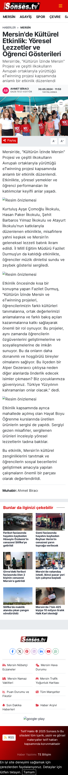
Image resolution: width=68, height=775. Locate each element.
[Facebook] (12, 651)
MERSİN (9, 17)
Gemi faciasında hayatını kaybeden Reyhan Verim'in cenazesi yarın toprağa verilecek (47, 539)
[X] (20, 651)
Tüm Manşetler (50, 692)
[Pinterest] (27, 651)
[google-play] (34, 719)
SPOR (40, 17)
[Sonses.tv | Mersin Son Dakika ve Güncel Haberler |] (21, 5)
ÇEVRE (54, 17)
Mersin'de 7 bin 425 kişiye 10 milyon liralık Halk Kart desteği (50, 610)
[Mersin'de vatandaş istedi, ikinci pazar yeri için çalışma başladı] (50, 560)
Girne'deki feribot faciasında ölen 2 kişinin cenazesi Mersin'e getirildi (14, 576)
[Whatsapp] (56, 651)
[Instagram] (34, 651)
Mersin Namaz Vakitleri (14, 680)
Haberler (9, 27)
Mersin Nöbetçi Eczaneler (15, 667)
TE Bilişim (44, 754)
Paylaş (11, 140)
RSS (11, 737)
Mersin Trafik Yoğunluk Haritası (47, 680)
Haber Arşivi (48, 705)
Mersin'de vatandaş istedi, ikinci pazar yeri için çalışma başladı (50, 574)
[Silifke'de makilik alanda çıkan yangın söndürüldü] (17, 596)
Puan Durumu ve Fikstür (15, 694)
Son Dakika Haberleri (12, 707)
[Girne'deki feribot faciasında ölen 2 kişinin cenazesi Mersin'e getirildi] (17, 560)
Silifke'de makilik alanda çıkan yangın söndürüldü (16, 610)
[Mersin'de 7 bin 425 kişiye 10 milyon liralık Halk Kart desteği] (50, 596)
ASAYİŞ (26, 17)
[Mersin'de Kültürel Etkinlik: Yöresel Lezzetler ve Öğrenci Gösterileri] (34, 116)
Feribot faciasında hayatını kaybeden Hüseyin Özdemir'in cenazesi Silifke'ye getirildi (16, 539)
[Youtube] (48, 651)
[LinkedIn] (41, 651)
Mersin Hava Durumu (47, 667)
